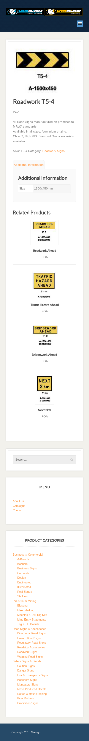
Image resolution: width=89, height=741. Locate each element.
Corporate (23, 573)
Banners (22, 564)
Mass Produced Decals (31, 689)
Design (21, 577)
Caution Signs (26, 666)
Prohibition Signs (27, 703)
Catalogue (19, 505)
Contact (17, 510)
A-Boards (23, 559)
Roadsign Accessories (31, 647)
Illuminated (24, 587)
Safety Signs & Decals (27, 661)
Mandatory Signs (27, 684)
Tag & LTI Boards (28, 624)
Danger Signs (25, 670)
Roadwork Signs (53, 151)
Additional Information (29, 164)
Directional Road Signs (31, 633)
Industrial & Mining (24, 601)
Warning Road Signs (30, 656)
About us (18, 501)
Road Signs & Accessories (29, 628)
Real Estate (24, 591)
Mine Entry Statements (31, 619)
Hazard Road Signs (29, 638)
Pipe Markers (25, 698)
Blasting (22, 605)
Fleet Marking (25, 610)
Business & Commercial (28, 554)
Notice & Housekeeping (32, 693)
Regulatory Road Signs (31, 642)
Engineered (24, 582)
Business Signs (27, 568)
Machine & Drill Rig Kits (32, 614)
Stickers (22, 596)
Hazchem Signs (27, 679)
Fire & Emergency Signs (32, 675)
